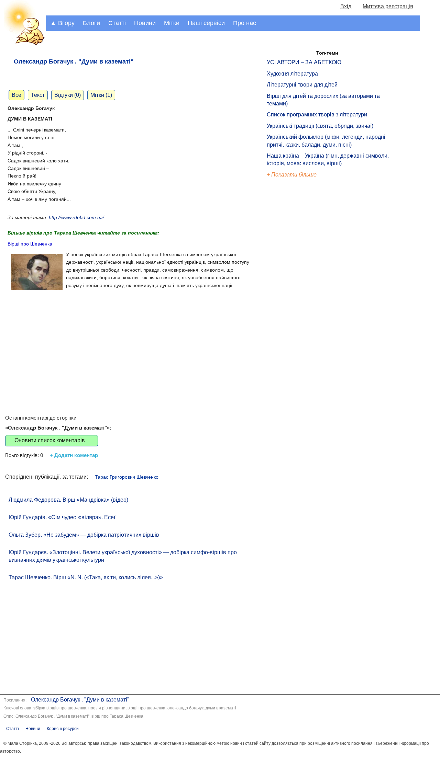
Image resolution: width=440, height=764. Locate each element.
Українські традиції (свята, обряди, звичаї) (320, 126)
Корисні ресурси (63, 728)
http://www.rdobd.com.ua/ (76, 217)
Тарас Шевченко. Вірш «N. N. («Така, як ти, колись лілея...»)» (86, 577)
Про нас (244, 23)
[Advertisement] (129, 342)
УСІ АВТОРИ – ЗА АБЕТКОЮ (304, 62)
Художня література (292, 74)
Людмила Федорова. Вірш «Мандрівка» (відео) (68, 500)
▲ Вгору (62, 23)
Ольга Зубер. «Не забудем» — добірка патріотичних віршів (84, 535)
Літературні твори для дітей (302, 85)
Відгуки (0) (67, 95)
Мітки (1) (101, 95)
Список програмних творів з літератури (317, 114)
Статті (117, 23)
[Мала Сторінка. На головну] (23, 44)
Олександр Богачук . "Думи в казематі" (80, 700)
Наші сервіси (206, 23)
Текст (38, 95)
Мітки (171, 23)
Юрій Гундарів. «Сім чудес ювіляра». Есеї (62, 517)
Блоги (91, 23)
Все (16, 95)
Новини (145, 23)
